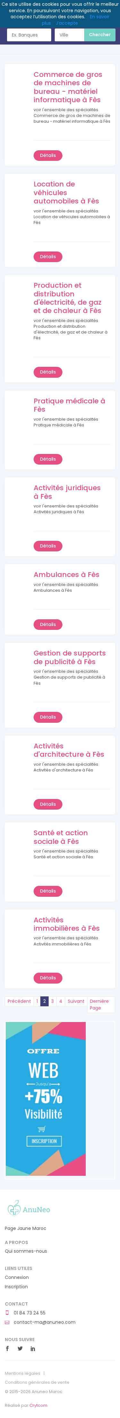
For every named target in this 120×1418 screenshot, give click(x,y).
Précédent (19, 1001)
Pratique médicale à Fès (69, 405)
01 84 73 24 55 (28, 1313)
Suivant (76, 1001)
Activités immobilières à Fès (67, 924)
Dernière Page (99, 1004)
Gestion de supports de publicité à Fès (70, 657)
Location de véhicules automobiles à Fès (66, 192)
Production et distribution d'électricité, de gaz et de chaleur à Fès (67, 298)
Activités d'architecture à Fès (69, 750)
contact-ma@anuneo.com (44, 1322)
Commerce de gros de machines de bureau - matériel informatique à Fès (68, 87)
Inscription (16, 1287)
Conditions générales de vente (37, 1382)
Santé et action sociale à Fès (61, 837)
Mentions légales (22, 1373)
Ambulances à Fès (67, 575)
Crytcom (38, 1405)
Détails (48, 155)
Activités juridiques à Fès (67, 492)
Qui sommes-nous (26, 1251)
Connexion (17, 1277)
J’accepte (67, 23)
